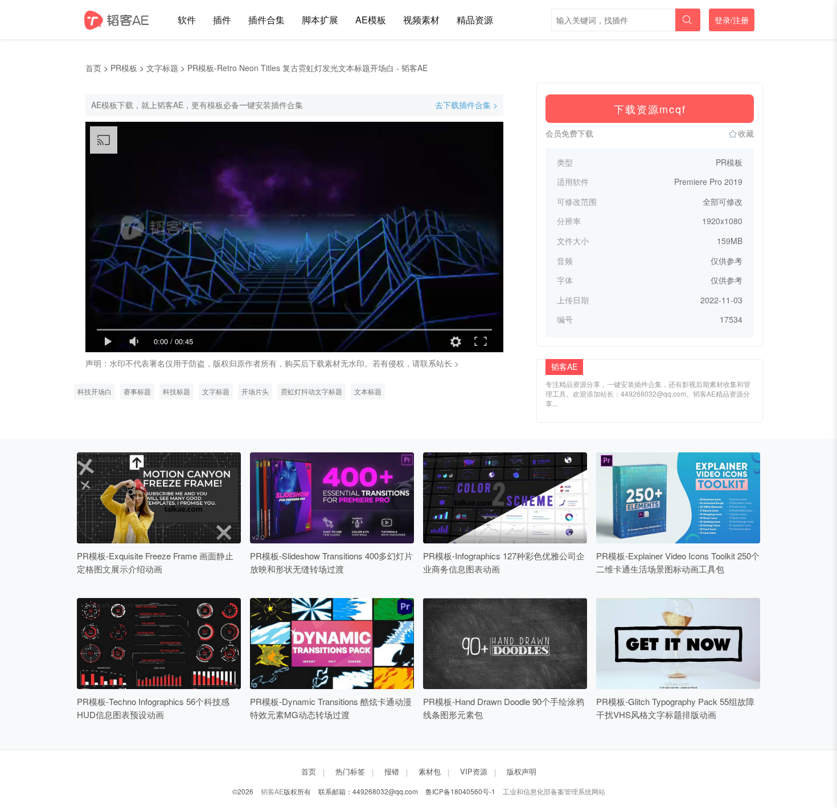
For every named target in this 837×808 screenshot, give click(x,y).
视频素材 (421, 19)
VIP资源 (473, 771)
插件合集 (266, 19)
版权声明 (521, 771)
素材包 (430, 771)
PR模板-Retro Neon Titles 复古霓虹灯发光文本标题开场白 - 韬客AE (307, 67)
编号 (565, 319)
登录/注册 (732, 20)
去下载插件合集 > (466, 105)
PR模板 (123, 67)
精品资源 (475, 19)
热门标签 (350, 771)
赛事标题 (137, 391)
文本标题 (367, 391)
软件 (187, 19)
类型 (565, 162)
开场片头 (255, 391)
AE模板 (370, 19)
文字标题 (162, 67)
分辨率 (569, 221)
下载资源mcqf (650, 108)
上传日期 (573, 300)
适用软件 (573, 181)
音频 (565, 260)
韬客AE (272, 791)
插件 (222, 19)
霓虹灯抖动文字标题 (311, 391)
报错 (391, 771)
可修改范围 (577, 201)
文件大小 (573, 241)
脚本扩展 (320, 19)
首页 (93, 67)
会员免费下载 (569, 133)
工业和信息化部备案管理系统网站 (554, 791)
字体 (565, 280)
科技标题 (176, 391)
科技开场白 (94, 391)
